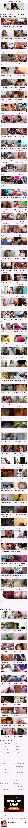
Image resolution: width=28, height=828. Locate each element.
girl (22, 11)
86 (19, 605)
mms (17, 11)
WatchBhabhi (12, 2)
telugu (12, 11)
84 (13, 605)
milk (7, 11)
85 (16, 605)
